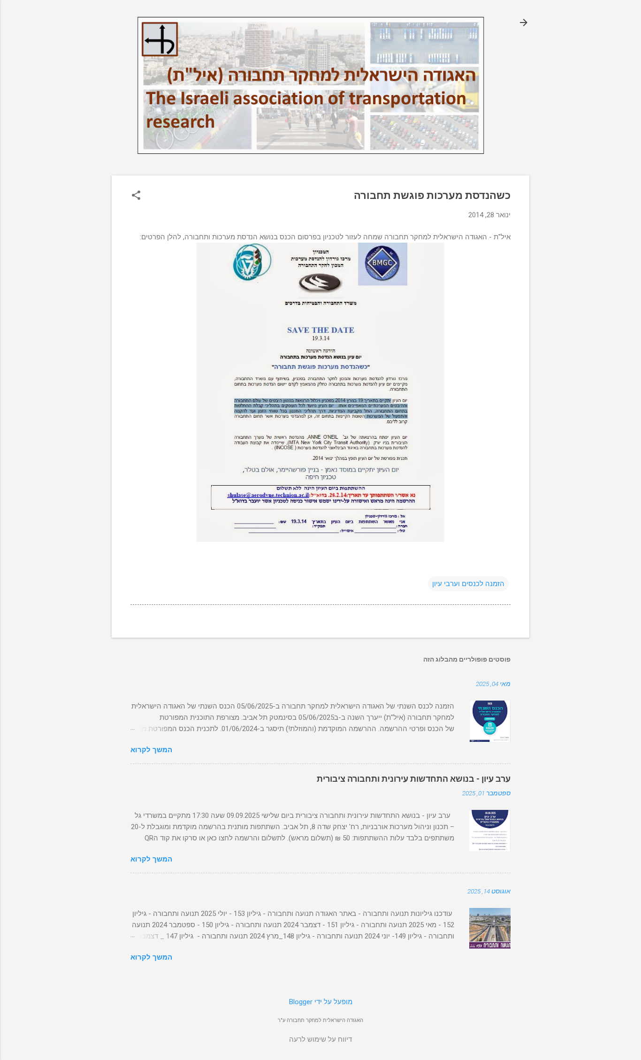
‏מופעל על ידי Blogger (320, 1002)
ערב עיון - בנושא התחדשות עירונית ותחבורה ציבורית (414, 779)
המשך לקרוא (151, 750)
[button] (136, 196)
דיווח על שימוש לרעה (320, 1039)
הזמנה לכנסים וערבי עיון (468, 584)
